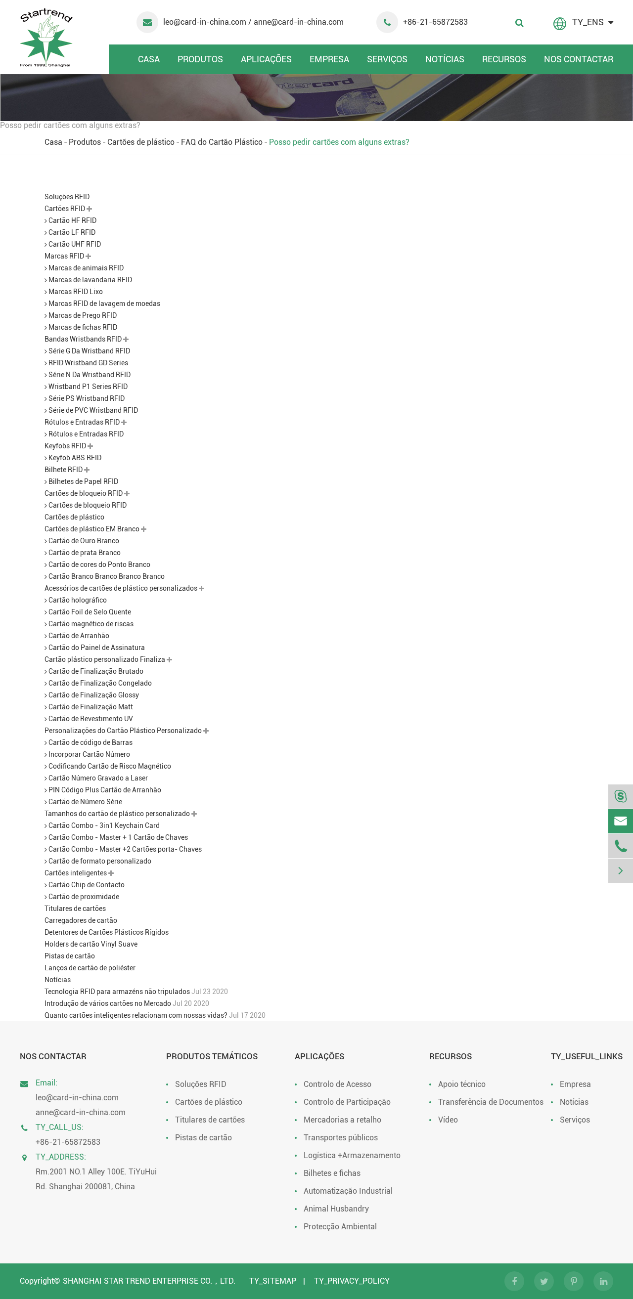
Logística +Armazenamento (352, 1155)
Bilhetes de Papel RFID (82, 481)
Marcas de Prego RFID (82, 315)
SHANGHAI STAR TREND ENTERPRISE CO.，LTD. (149, 1281)
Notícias (444, 59)
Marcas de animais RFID (85, 268)
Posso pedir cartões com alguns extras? (339, 142)
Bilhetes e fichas (332, 1173)
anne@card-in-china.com (81, 1112)
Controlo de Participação (347, 1102)
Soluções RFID (67, 197)
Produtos (200, 59)
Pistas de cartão (70, 956)
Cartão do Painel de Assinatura (96, 647)
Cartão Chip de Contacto (86, 885)
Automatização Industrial (348, 1191)
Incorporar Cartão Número (88, 754)
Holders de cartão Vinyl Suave (91, 944)
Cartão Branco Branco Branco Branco (106, 576)
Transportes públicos (341, 1137)
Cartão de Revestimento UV (90, 719)
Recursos (504, 59)
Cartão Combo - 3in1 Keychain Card (103, 825)
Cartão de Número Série (84, 802)
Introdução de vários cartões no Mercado (109, 1003)
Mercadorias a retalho (342, 1120)
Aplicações (266, 59)
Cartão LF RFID (71, 232)
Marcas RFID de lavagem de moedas (103, 303)
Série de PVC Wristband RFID (92, 410)
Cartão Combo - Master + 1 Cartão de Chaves (117, 837)
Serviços (387, 59)
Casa (149, 59)
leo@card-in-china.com (205, 22)
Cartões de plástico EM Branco (93, 529)
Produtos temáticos (212, 1056)
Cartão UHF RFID (74, 244)
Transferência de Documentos (490, 1102)
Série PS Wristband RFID (86, 398)
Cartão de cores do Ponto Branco (98, 564)
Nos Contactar (578, 59)
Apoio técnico (462, 1084)
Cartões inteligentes (76, 873)
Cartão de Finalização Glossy (93, 695)
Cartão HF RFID (71, 220)
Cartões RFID (66, 209)
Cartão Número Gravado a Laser (97, 778)
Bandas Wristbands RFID (84, 339)
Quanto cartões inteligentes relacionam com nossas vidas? (137, 1015)
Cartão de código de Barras (90, 742)
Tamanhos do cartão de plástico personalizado (118, 814)
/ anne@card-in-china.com (296, 22)
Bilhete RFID (64, 470)
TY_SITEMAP (272, 1281)
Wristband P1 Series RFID (87, 386)
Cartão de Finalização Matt (90, 707)
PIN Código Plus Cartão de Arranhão (104, 790)
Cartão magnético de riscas (90, 624)
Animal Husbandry (336, 1208)
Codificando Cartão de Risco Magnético (109, 766)
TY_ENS (588, 22)
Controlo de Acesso (337, 1084)
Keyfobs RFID (66, 446)
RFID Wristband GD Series (87, 363)
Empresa (329, 59)
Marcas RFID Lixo (75, 292)
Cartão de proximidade (83, 897)
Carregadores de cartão (81, 920)
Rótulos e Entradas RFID (83, 422)
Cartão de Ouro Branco (83, 541)
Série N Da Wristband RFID (89, 375)
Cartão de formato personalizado (99, 861)
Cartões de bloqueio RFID (84, 493)
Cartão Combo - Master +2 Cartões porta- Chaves (124, 849)
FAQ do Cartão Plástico (222, 142)
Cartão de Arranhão (78, 636)
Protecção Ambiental (340, 1226)
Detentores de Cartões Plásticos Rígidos (107, 932)
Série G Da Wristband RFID (88, 351)
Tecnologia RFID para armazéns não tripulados (118, 992)
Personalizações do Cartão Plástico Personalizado (124, 731)
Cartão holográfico (77, 600)
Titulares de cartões (75, 908)
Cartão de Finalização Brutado (95, 671)
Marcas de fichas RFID (82, 327)
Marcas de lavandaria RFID (89, 280)
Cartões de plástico (141, 142)
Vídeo (448, 1120)
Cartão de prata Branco (84, 553)
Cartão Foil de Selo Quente (89, 612)
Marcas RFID (65, 256)
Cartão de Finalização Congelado (99, 683)
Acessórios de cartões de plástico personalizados (122, 588)
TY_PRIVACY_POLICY (352, 1281)
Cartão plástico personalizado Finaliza (106, 659)
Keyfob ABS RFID (74, 458)
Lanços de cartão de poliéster (90, 968)
